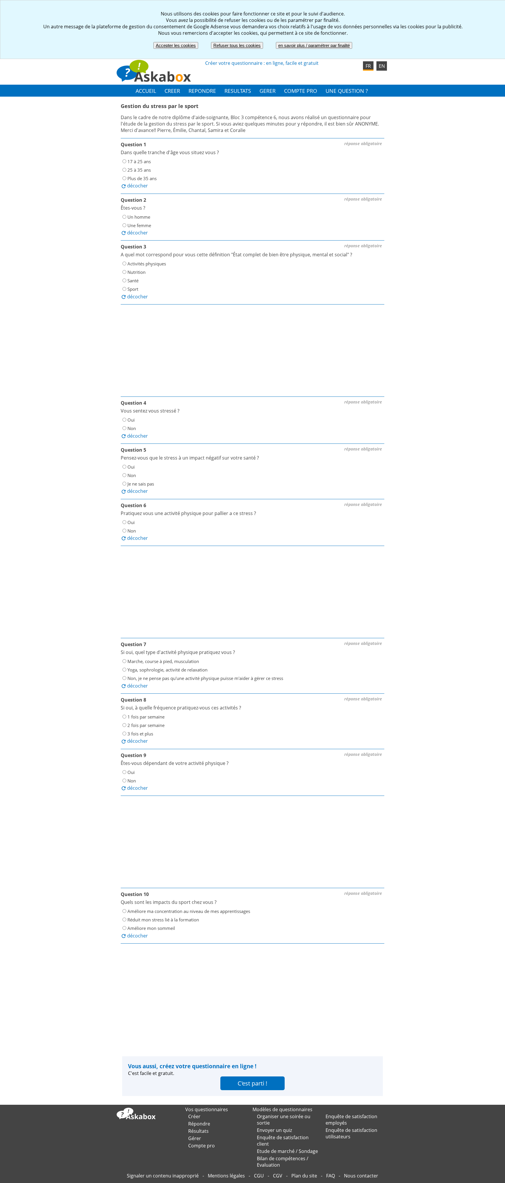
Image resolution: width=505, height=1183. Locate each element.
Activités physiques (146, 264)
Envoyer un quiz (274, 1130)
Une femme (139, 225)
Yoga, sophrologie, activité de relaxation (167, 670)
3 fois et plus (140, 734)
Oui (131, 420)
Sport (132, 289)
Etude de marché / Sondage (287, 1151)
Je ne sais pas (140, 483)
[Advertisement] (252, 351)
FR (368, 66)
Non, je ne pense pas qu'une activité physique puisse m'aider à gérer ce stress (205, 678)
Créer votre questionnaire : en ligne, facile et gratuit (262, 63)
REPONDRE (202, 90)
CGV (277, 1175)
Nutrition (136, 272)
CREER (172, 90)
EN (382, 66)
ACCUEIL (146, 90)
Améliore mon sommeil (151, 928)
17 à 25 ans (139, 161)
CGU (259, 1175)
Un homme (138, 217)
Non (131, 428)
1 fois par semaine (146, 717)
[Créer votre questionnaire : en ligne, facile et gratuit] (154, 80)
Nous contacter (361, 1175)
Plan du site (304, 1175)
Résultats (198, 1131)
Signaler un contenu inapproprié (163, 1175)
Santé (133, 280)
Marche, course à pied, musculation (163, 661)
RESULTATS (237, 90)
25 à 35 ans (139, 170)
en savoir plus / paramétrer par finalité (314, 45)
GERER (268, 90)
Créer (194, 1116)
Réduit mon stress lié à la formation (163, 920)
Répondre (199, 1124)
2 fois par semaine (146, 725)
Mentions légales (226, 1175)
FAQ (330, 1175)
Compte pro (201, 1145)
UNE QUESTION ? (347, 90)
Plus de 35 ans (142, 178)
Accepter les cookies (176, 45)
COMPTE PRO (300, 90)
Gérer (194, 1138)
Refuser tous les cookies (237, 45)
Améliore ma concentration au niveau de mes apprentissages (188, 911)
